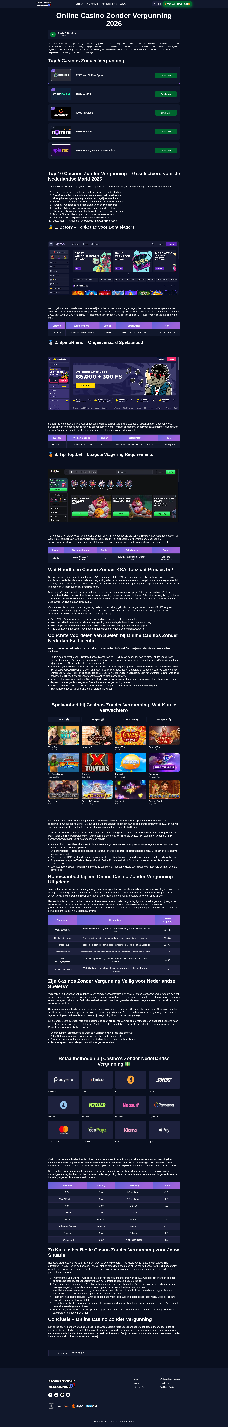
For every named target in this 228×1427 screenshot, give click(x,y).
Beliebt (62, 719)
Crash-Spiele (129, 719)
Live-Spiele (95, 719)
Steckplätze (162, 719)
